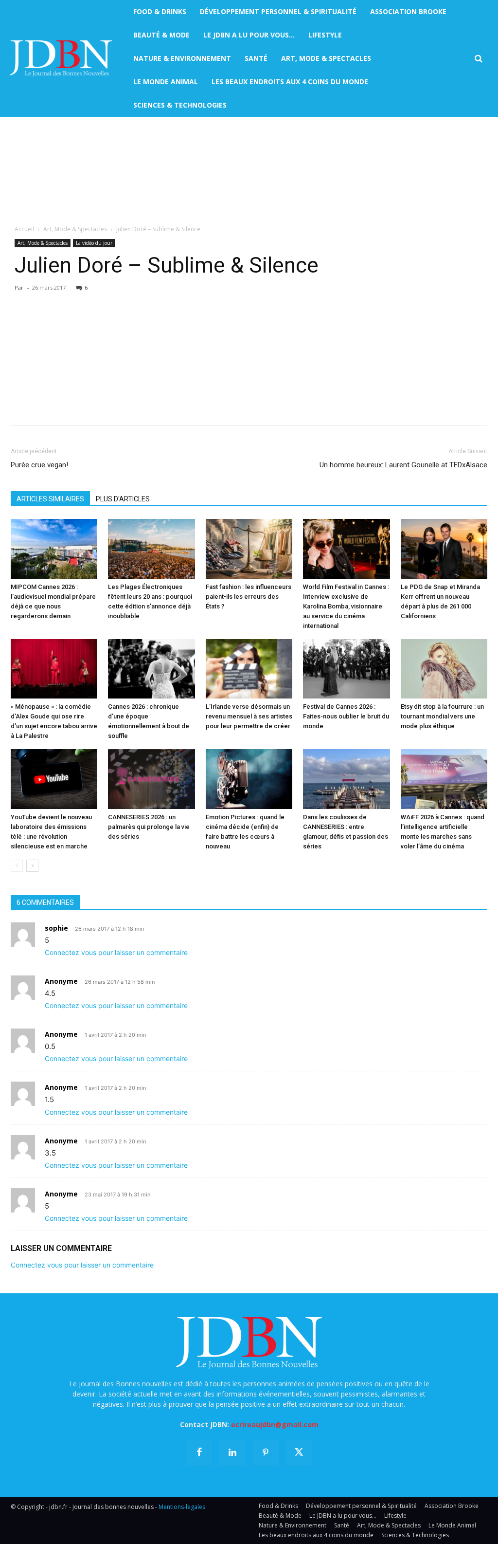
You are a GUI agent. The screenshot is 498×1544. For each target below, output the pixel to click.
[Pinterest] (65, 325)
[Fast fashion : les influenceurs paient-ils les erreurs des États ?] (249, 549)
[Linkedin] (110, 325)
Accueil (24, 229)
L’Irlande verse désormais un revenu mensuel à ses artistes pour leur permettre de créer (249, 716)
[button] (478, 59)
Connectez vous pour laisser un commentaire (116, 952)
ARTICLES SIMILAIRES (50, 499)
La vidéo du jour (94, 242)
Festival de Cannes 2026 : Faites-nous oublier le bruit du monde (346, 716)
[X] (43, 325)
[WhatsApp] (87, 325)
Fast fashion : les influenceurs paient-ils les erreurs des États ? (248, 596)
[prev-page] (17, 866)
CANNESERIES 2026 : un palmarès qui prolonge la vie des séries (149, 826)
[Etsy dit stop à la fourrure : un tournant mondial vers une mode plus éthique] (444, 669)
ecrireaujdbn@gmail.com (275, 1424)
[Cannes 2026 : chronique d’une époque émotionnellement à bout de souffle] (151, 669)
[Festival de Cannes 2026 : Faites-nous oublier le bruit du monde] (346, 669)
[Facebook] (20, 325)
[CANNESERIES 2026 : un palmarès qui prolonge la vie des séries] (151, 779)
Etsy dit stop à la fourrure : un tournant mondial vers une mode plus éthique (442, 716)
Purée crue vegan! (39, 464)
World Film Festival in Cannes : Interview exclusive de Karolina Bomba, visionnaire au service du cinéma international (346, 606)
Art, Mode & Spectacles (75, 229)
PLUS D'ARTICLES (123, 499)
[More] (133, 325)
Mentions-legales (182, 1507)
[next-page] (32, 866)
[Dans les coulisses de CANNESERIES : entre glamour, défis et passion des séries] (346, 779)
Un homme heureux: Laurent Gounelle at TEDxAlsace (403, 464)
